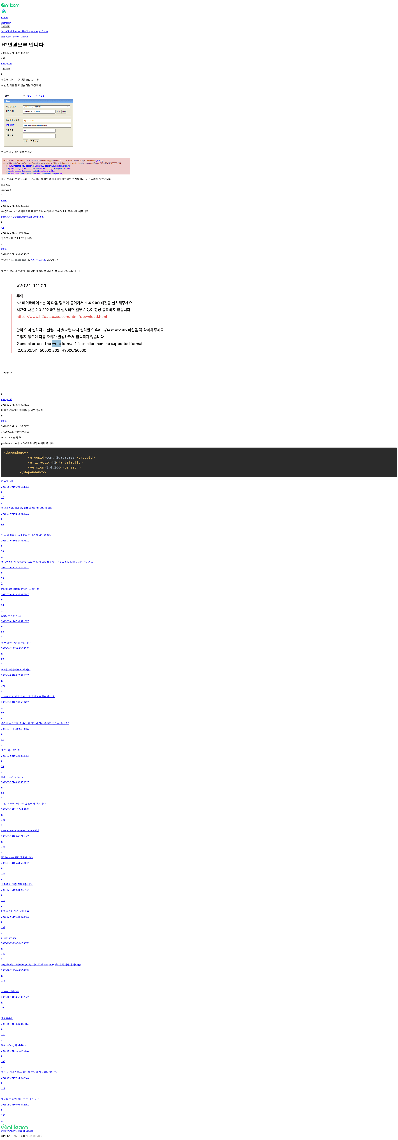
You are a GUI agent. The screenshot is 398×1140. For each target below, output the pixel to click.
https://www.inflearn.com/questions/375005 (22, 217)
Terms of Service (24, 1130)
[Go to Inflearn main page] (199, 5)
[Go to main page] (199, 1126)
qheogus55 (6, 63)
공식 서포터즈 (38, 259)
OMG (4, 200)
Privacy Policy (8, 1130)
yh (2, 227)
